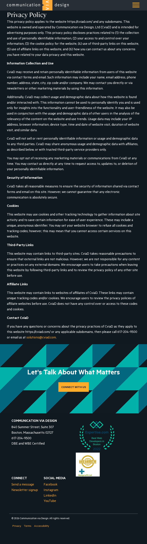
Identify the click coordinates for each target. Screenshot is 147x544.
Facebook (50, 485)
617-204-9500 (21, 439)
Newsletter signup (24, 490)
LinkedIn (50, 496)
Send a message (22, 485)
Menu (136, 6)
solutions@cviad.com (41, 338)
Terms (27, 526)
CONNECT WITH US (73, 387)
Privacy (16, 526)
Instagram (51, 490)
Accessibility (41, 526)
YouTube (50, 501)
